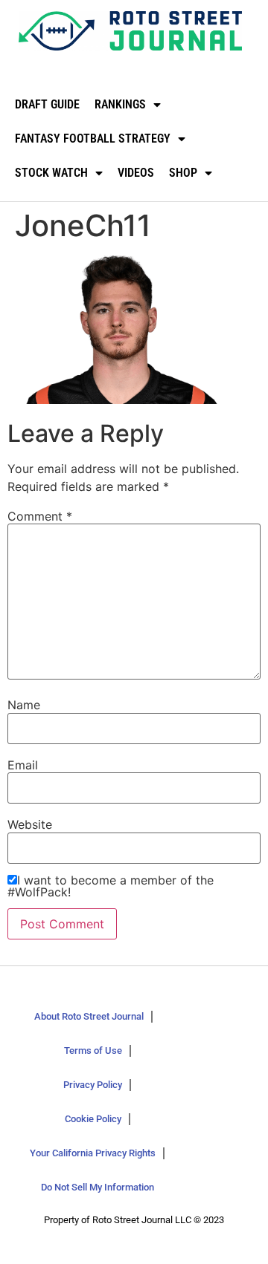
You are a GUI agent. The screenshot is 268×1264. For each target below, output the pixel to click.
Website (29, 824)
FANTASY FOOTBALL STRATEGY (92, 138)
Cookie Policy (93, 1118)
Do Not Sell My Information (97, 1187)
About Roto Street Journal (89, 1016)
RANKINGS (120, 104)
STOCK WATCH (51, 173)
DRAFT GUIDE (47, 104)
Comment (39, 516)
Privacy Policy (92, 1084)
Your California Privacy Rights (93, 1153)
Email (22, 765)
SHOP (183, 173)
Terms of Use (93, 1050)
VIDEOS (136, 173)
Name (23, 705)
